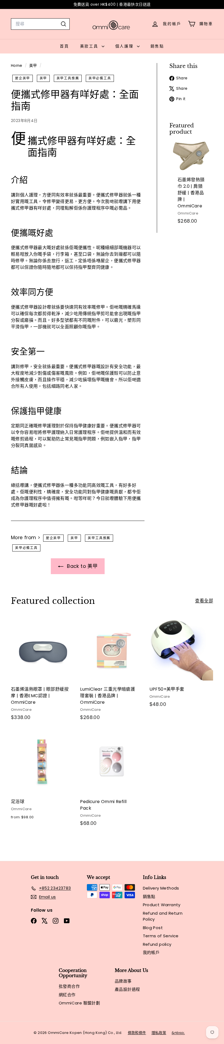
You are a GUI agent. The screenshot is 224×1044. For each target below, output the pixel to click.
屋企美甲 (22, 78)
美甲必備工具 (100, 78)
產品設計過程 (127, 989)
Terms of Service (161, 936)
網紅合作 (67, 995)
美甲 (33, 65)
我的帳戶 (151, 952)
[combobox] (40, 24)
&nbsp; (178, 1032)
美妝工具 (90, 46)
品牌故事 (123, 981)
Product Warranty (162, 905)
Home (17, 65)
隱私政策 (159, 1032)
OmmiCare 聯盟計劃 (79, 1003)
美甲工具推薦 (68, 78)
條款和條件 (137, 1032)
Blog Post (153, 927)
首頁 (64, 46)
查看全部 (204, 601)
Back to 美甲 (82, 566)
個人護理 (125, 46)
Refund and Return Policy (163, 916)
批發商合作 (69, 986)
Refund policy (157, 944)
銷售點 (157, 46)
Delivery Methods (161, 888)
